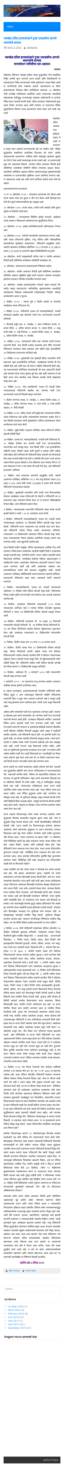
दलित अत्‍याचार (14, 1270)
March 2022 (14, 1310)
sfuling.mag (31, 47)
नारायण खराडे (30, 1270)
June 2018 (13, 1317)
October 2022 (16, 1306)
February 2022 (16, 1313)
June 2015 (13, 1320)
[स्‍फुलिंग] (32, 16)
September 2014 (17, 1327)
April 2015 (14, 1324)
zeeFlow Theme (50, 1460)
